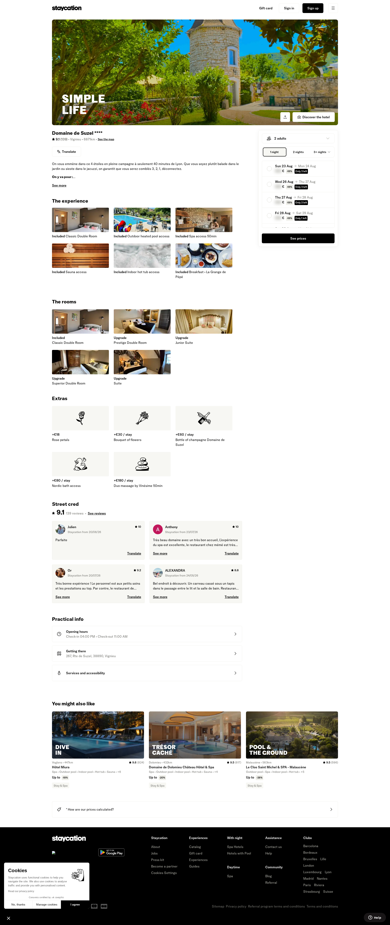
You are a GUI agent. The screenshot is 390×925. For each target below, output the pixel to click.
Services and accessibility (85, 673)
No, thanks (18, 904)
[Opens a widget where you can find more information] (375, 918)
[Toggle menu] (333, 8)
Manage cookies (46, 904)
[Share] (285, 117)
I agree (75, 904)
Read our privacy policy (21, 891)
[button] (8, 918)
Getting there (76, 651)
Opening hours (77, 632)
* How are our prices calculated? (90, 809)
